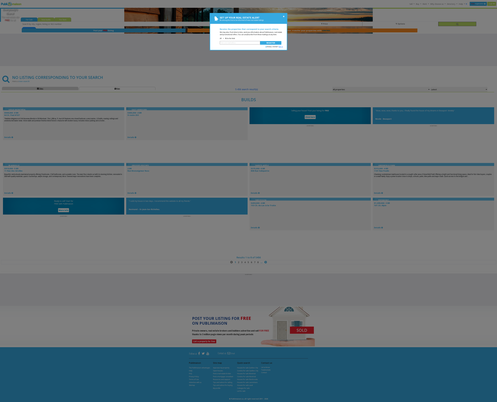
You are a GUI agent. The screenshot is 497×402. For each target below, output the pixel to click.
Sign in (281, 47)
